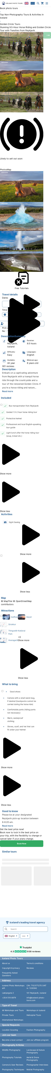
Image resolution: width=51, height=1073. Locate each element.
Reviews (30, 968)
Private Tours (8, 1015)
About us (6, 963)
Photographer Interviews (37, 1065)
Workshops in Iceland (36, 1010)
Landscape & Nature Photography (36, 1051)
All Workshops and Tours (13, 1010)
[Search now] (38, 3)
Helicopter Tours (34, 1015)
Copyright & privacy (11, 968)
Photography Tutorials (11, 1057)
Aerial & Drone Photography (33, 1058)
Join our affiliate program (38, 1040)
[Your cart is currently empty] (42, 3)
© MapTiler (6, 601)
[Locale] (27, 3)
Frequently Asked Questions (10, 974)
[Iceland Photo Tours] (12, 3)
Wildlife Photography (11, 1050)
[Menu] (47, 3)
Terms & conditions (35, 963)
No (3, 331)
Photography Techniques (13, 1069)
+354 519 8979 (9, 997)
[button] (21, 46)
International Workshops (12, 1020)
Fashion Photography (36, 1030)
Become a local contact (12, 1040)
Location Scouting (10, 1030)
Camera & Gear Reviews (12, 1065)
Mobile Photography (35, 1069)
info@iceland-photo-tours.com (36, 998)
